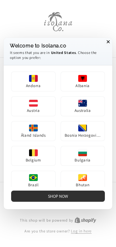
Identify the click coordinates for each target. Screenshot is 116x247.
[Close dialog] (108, 41)
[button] (33, 81)
